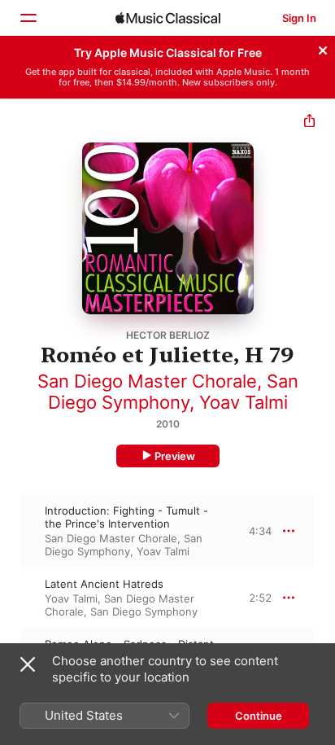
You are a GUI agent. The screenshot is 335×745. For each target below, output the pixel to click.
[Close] (323, 48)
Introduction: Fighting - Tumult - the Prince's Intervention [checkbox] (126, 517)
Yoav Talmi (243, 402)
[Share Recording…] (309, 122)
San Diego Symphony (173, 391)
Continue (258, 715)
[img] (167, 18)
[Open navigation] (28, 18)
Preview (174, 455)
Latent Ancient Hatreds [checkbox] (104, 583)
